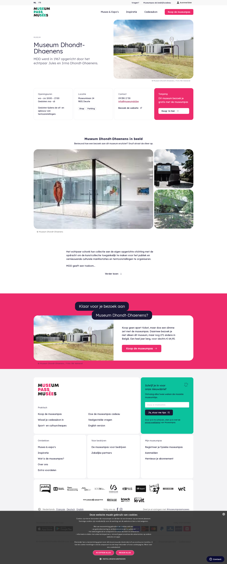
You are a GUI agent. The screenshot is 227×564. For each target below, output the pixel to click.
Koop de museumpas (50, 414)
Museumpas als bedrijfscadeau (157, 3)
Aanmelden (186, 2)
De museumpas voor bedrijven (108, 447)
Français (60, 509)
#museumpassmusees (178, 509)
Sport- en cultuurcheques (52, 425)
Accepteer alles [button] (103, 553)
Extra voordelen (47, 470)
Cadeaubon (150, 11)
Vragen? (135, 3)
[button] (113, 559)
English (80, 509)
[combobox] (223, 514)
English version (96, 425)
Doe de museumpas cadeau (104, 414)
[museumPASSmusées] (42, 12)
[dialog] (113, 537)
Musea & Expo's (110, 11)
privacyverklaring (152, 422)
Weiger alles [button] (125, 553)
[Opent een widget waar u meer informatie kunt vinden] (215, 559)
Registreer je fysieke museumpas (164, 447)
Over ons (43, 464)
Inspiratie (131, 11)
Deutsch (71, 509)
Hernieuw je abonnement (159, 458)
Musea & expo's (47, 447)
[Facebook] (117, 509)
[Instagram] (121, 509)
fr (39, 2)
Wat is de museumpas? (51, 458)
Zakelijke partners (101, 452)
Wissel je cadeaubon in (51, 419)
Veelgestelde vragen (100, 419)
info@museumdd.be (128, 101)
